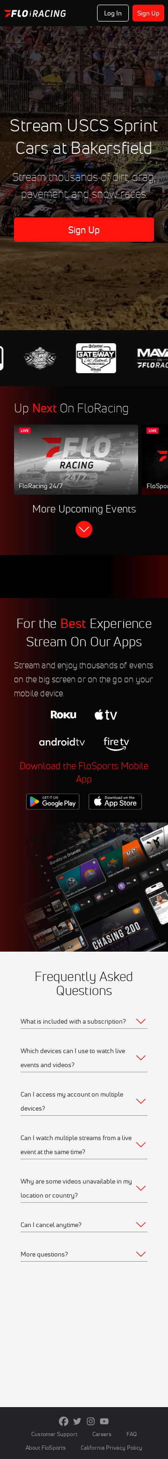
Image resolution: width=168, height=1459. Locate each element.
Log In (113, 13)
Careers (102, 1433)
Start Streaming (76, 468)
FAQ (131, 1433)
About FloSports (46, 1447)
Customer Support (54, 1433)
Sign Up (148, 13)
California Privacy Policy (111, 1447)
